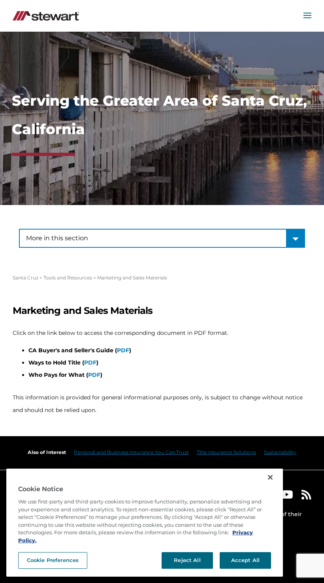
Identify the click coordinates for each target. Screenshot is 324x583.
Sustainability (280, 452)
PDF (123, 350)
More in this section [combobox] (57, 238)
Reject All (187, 560)
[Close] (270, 477)
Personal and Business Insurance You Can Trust (131, 452)
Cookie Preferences (53, 560)
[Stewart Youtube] (287, 496)
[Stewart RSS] (306, 496)
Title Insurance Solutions (226, 452)
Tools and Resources (67, 278)
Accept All (245, 560)
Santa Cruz (25, 278)
